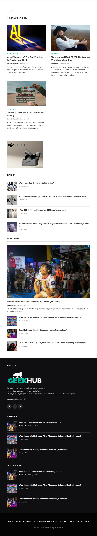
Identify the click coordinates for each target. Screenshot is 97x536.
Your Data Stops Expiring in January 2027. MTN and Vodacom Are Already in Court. (52, 196)
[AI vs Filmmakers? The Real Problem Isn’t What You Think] (26, 38)
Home (9, 11)
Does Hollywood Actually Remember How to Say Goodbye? (43, 330)
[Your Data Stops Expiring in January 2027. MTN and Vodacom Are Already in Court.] (12, 200)
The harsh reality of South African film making (25, 114)
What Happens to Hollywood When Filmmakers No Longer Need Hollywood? (50, 317)
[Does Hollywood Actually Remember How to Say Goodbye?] (12, 333)
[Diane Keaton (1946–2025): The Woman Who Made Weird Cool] (70, 38)
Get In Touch (83, 522)
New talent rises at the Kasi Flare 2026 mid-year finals (33, 301)
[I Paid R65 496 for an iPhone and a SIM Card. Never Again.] (12, 213)
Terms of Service (24, 522)
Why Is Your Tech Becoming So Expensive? (36, 183)
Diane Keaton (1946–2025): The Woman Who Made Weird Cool (70, 58)
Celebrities (55, 54)
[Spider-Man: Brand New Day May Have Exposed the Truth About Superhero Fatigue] (12, 346)
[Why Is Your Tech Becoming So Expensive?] (12, 186)
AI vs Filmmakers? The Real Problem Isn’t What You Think (25, 58)
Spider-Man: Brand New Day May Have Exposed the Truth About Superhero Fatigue (52, 343)
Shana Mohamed (12, 63)
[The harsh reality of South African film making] (26, 93)
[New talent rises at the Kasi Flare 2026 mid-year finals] (48, 271)
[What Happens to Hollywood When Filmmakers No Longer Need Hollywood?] (12, 321)
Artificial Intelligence (16, 54)
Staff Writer (54, 63)
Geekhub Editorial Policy (45, 522)
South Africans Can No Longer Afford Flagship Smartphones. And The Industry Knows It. (54, 224)
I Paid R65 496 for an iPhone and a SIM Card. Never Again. (42, 210)
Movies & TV (11, 109)
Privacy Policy (67, 522)
